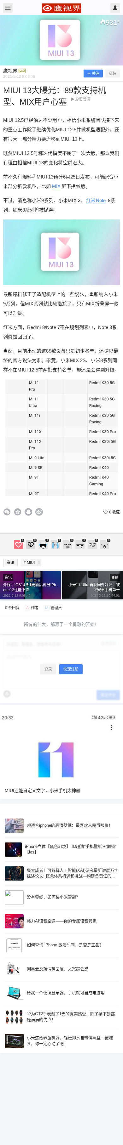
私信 (112, 73)
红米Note (96, 200)
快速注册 (71, 669)
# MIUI (32, 562)
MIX (56, 186)
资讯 (10, 562)
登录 (48, 669)
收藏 (114, 512)
